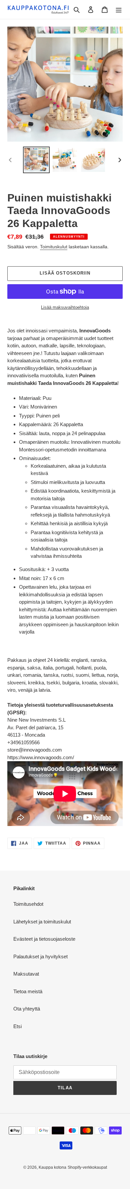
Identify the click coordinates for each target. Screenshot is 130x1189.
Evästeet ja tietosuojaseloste (44, 939)
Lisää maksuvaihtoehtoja (65, 307)
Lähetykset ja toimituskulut (42, 921)
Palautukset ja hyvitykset (40, 956)
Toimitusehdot (28, 904)
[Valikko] (119, 9)
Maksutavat (26, 974)
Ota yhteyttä (26, 1008)
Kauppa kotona (52, 1167)
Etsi (17, 1026)
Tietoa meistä (27, 991)
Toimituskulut (53, 246)
